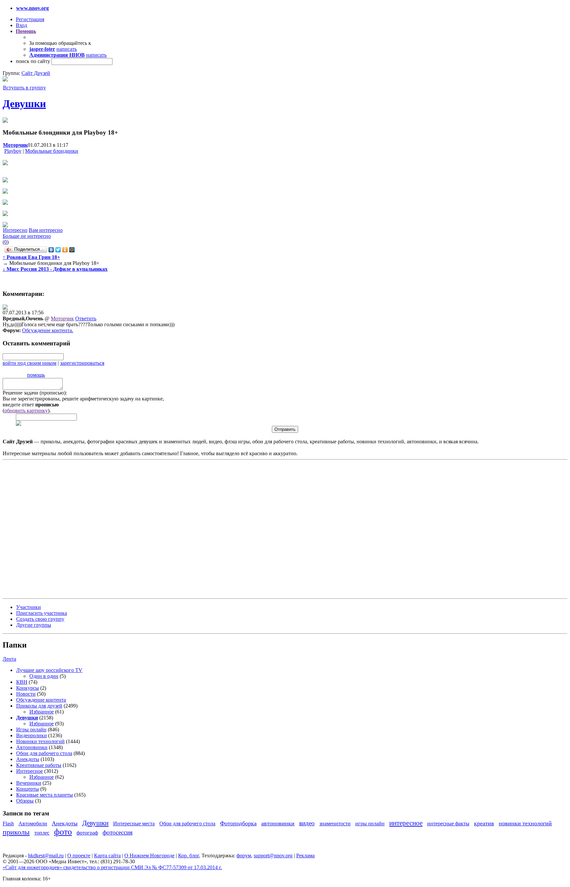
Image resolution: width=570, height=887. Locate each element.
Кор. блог (188, 855)
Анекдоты (27, 759)
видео (307, 823)
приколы (16, 832)
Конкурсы (27, 688)
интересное (406, 823)
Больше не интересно (27, 236)
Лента (9, 659)
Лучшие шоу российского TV (49, 670)
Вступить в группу (24, 87)
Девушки (24, 104)
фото (63, 832)
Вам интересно (46, 230)
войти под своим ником (29, 363)
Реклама (305, 855)
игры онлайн (370, 823)
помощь (36, 375)
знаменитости (335, 823)
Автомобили (32, 823)
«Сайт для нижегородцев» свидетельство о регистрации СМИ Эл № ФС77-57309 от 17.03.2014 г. (112, 867)
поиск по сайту (33, 61)
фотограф (87, 833)
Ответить (85, 318)
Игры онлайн (31, 729)
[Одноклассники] (65, 249)
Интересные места (134, 823)
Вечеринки (28, 783)
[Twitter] (58, 249)
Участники (28, 607)
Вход (21, 25)
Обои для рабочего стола (44, 753)
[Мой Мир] (72, 249)
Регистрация (30, 19)
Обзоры (25, 801)
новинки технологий (525, 823)
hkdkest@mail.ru (46, 855)
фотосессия (118, 832)
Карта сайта (107, 855)
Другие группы (33, 625)
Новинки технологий (40, 741)
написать (66, 49)
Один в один (43, 676)
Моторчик (62, 318)
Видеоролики (31, 735)
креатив (484, 823)
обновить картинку (26, 410)
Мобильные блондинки (51, 151)
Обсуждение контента (47, 330)
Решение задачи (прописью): (35, 393)
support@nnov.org (273, 855)
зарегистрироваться (82, 363)
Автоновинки (32, 747)
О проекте (78, 855)
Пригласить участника (41, 613)
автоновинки (278, 823)
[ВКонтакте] (51, 249)
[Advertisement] (42, 528)
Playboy (12, 151)
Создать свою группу (40, 619)
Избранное (41, 711)
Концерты (27, 789)
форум (244, 855)
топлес (41, 833)
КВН (21, 682)
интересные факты (448, 823)
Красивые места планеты (44, 795)
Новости (26, 694)
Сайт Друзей (35, 73)
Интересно (15, 230)
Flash (8, 823)
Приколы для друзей (39, 706)
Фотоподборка (238, 823)
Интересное (29, 771)
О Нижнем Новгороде (149, 855)
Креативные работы (38, 765)
